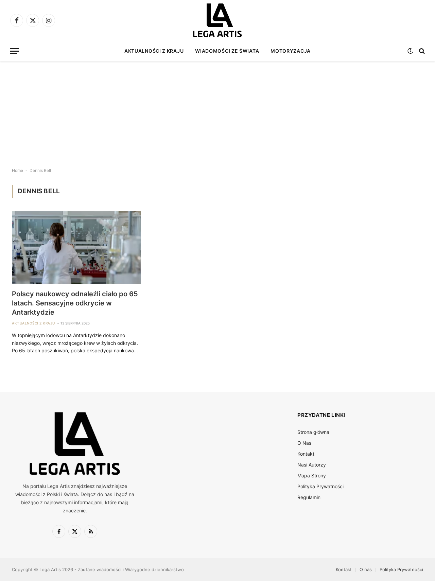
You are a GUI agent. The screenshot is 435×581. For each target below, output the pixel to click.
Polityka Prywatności (320, 486)
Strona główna (313, 432)
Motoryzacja (291, 51)
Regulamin (308, 497)
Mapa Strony (311, 475)
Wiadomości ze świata (227, 51)
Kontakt (305, 454)
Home (17, 170)
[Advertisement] (217, 108)
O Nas (304, 443)
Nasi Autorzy (311, 465)
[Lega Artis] (217, 20)
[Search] (421, 51)
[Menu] (14, 51)
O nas (366, 569)
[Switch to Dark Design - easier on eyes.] (410, 51)
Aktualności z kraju (154, 51)
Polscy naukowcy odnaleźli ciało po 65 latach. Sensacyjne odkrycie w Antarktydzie (75, 303)
